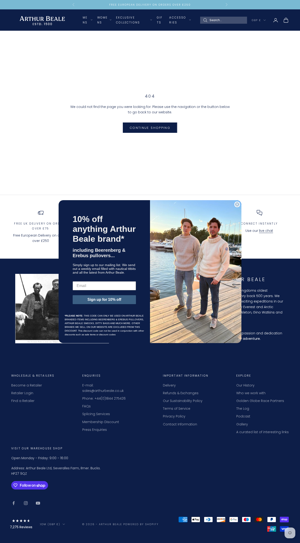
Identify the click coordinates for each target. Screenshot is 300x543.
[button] (21, 525)
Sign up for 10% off (104, 300)
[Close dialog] (237, 204)
